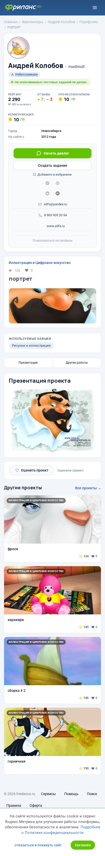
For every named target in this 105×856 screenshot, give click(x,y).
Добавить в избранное (54, 174)
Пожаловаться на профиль (53, 240)
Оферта (36, 805)
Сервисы (48, 794)
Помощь (71, 794)
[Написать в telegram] (47, 183)
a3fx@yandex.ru (55, 204)
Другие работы (77, 362)
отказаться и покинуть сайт (38, 845)
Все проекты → (88, 488)
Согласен (83, 845)
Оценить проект (31, 470)
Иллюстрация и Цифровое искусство (40, 263)
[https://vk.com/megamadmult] (47, 193)
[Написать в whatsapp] (57, 183)
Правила (13, 805)
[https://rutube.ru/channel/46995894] (57, 193)
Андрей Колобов (35, 65)
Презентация (28, 362)
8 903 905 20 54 (55, 215)
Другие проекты (23, 487)
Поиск (92, 794)
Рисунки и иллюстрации (31, 345)
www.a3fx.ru (55, 226)
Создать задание (52, 165)
